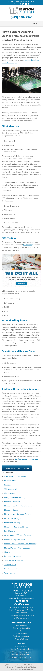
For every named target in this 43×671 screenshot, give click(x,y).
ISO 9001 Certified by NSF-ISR (21, 610)
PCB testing (28, 245)
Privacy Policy (20, 667)
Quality (7, 552)
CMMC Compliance (21, 618)
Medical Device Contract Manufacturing (20, 543)
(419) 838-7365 (21, 17)
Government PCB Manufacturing (17, 535)
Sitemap (10, 667)
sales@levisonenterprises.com (21, 598)
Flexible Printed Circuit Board (16, 527)
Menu (35, 24)
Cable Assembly (11, 489)
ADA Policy (32, 667)
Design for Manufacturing (14, 497)
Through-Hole (10, 565)
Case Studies (21, 633)
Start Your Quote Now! (17, 468)
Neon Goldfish (27, 669)
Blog (21, 631)
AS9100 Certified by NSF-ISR (22, 607)
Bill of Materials (10, 480)
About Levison (21, 625)
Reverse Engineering (12, 556)
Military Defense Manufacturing (17, 548)
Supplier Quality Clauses (21, 654)
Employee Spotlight (12, 518)
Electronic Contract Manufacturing (18, 506)
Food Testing (9, 531)
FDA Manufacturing (12, 522)
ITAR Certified (21, 612)
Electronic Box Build (12, 501)
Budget (7, 485)
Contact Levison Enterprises (26, 459)
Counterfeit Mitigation (21, 652)
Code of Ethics (21, 646)
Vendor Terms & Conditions (21, 649)
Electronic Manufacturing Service (17, 514)
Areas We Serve (21, 639)
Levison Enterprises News (14, 539)
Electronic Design (11, 510)
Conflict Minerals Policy (21, 657)
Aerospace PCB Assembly (15, 476)
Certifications (9, 493)
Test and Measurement (13, 560)
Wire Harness (9, 573)
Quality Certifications (21, 636)
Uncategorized (10, 569)
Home (16, 4)
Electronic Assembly (21, 628)
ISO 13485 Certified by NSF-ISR (21, 615)
